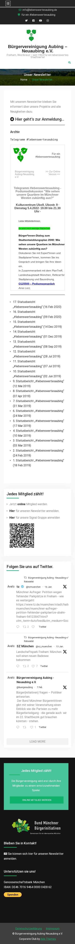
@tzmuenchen (33, 587)
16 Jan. (48, 587)
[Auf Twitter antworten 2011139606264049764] (18, 666)
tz (18, 586)
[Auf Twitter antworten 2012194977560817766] (18, 627)
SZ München (25, 646)
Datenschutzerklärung (28, 928)
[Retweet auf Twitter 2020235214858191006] (25, 727)
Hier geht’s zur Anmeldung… (39, 119)
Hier (12, 511)
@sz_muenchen (44, 646)
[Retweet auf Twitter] (25, 577)
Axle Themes (48, 938)
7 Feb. (40, 687)
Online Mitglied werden (36, 800)
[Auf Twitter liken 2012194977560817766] (34, 627)
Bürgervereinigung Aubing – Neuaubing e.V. (37, 48)
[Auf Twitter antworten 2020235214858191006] (18, 727)
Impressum (53, 928)
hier (30, 853)
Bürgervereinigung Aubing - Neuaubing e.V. (35, 680)
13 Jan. (60, 646)
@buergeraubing (25, 687)
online (21, 504)
